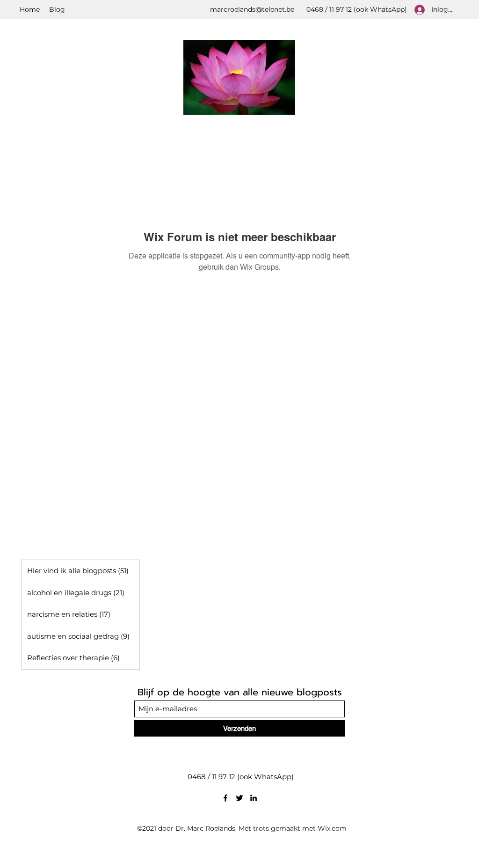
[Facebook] (225, 798)
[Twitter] (239, 798)
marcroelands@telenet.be (252, 9)
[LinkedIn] (253, 798)
